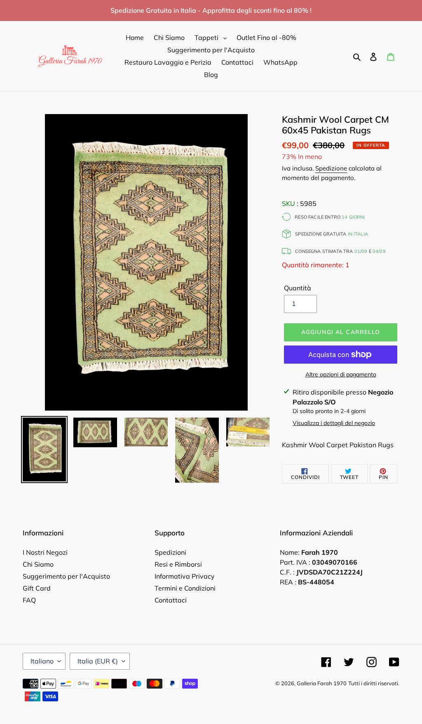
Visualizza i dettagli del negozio (334, 423)
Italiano (42, 661)
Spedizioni (170, 552)
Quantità (297, 288)
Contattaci (171, 600)
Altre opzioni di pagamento (340, 374)
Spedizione (331, 168)
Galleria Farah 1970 (322, 683)
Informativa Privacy (185, 576)
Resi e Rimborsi (178, 564)
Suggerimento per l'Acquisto (66, 576)
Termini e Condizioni (185, 588)
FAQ (29, 600)
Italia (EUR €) (97, 661)
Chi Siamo (38, 564)
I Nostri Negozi (45, 552)
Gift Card (37, 588)
